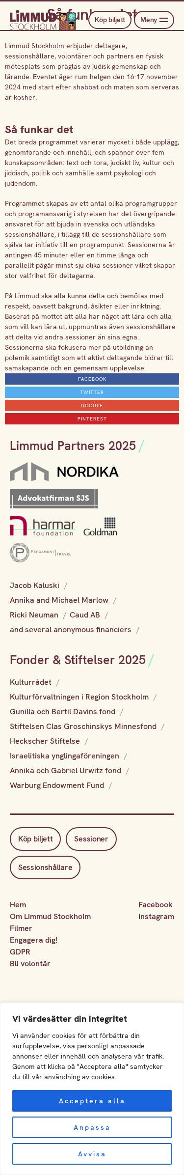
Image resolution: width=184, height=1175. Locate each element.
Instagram (156, 916)
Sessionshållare (45, 867)
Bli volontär (30, 963)
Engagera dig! (33, 940)
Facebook (155, 904)
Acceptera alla (92, 1100)
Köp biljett (110, 19)
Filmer (21, 928)
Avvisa (92, 1153)
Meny (148, 19)
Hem (18, 904)
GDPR (20, 952)
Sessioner (91, 839)
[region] (92, 1089)
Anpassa (92, 1127)
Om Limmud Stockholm (50, 916)
